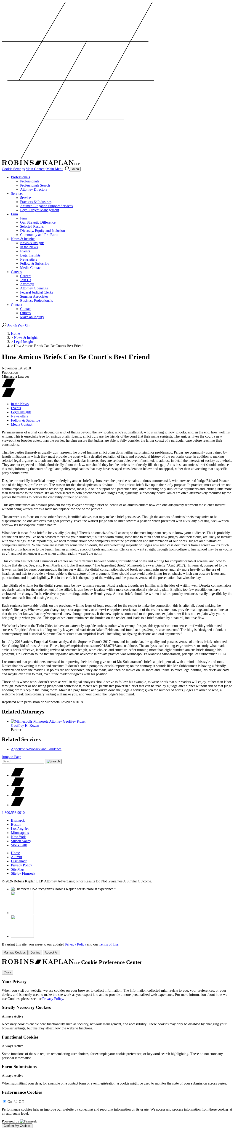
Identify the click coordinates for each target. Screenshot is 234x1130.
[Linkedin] (17, 795)
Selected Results (32, 226)
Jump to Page (11, 757)
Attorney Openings (34, 288)
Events (25, 251)
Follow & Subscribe (34, 263)
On (10, 1101)
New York (18, 837)
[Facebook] (17, 785)
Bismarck (18, 820)
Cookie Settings (13, 169)
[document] (117, 1043)
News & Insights (23, 239)
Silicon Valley (21, 841)
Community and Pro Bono (39, 235)
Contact (16, 305)
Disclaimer (19, 861)
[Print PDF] (8, 386)
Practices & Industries (35, 202)
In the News (29, 247)
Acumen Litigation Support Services (46, 206)
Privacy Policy (21, 865)
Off (21, 1101)
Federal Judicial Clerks (36, 292)
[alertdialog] (117, 1043)
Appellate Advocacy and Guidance (36, 749)
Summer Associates (34, 296)
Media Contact (30, 268)
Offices (25, 313)
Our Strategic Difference (38, 222)
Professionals (20, 177)
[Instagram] (17, 805)
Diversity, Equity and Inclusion (42, 230)
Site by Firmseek (23, 873)
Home (15, 333)
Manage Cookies (15, 952)
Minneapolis (20, 833)
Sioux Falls (19, 845)
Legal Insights (30, 255)
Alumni (16, 857)
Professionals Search (35, 185)
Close (7, 972)
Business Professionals (36, 300)
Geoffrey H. (25, 725)
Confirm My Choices (17, 1125)
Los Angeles (20, 829)
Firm (14, 214)
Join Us (25, 280)
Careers (16, 272)
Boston (16, 824)
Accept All (51, 952)
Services (17, 193)
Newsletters (28, 259)
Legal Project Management (39, 210)
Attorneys (27, 284)
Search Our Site (18, 326)
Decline (35, 952)
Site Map (17, 869)
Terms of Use (108, 944)
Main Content (35, 169)
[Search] (67, 169)
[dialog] (117, 948)
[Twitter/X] (17, 775)
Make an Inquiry (32, 317)
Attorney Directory (34, 189)
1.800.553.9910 (13, 813)
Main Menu (54, 169)
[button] (8, 396)
